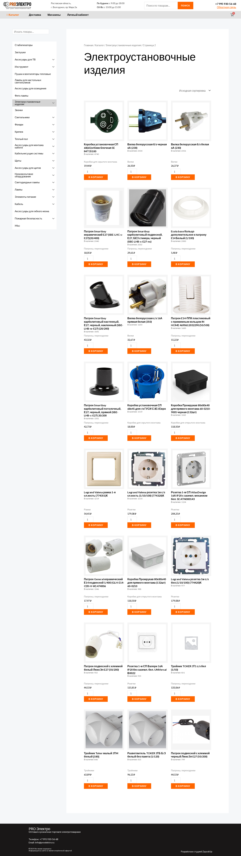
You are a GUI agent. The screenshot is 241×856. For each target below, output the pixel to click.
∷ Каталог (13, 14)
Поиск (185, 5)
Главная (88, 45)
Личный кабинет (78, 14)
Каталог (99, 45)
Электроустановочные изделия (123, 45)
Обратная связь (226, 7)
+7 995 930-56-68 (225, 3)
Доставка (35, 14)
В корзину (96, 177)
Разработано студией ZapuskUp (196, 851)
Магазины (54, 14)
